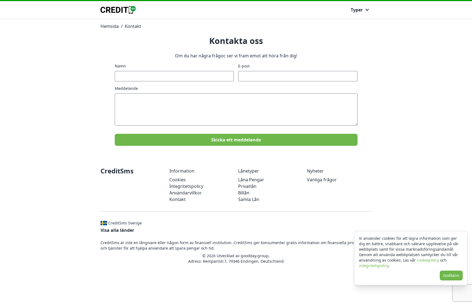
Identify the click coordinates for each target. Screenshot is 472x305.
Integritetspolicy (186, 186)
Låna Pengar (251, 180)
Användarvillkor (185, 193)
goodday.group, (255, 255)
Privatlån (247, 186)
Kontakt (133, 26)
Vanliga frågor (322, 180)
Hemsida (110, 26)
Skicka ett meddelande (236, 140)
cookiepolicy (428, 260)
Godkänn (451, 275)
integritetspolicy (373, 265)
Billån (243, 193)
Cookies (177, 180)
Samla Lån (248, 199)
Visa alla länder (117, 230)
